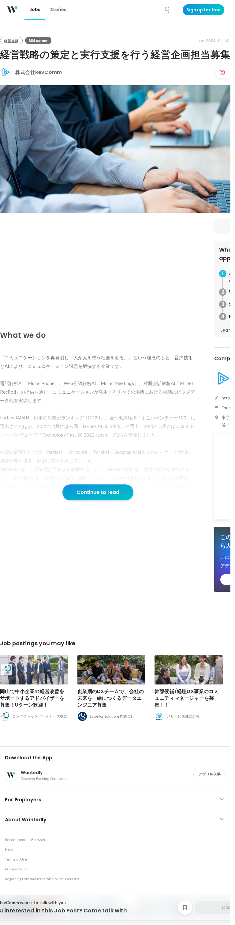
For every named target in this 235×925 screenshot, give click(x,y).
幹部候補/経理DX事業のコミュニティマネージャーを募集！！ (187, 698)
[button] (117, 757)
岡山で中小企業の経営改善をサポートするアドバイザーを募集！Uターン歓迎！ (32, 698)
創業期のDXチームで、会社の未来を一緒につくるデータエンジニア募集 (110, 698)
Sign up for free (203, 10)
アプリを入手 (210, 774)
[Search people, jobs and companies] (167, 10)
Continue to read (97, 492)
